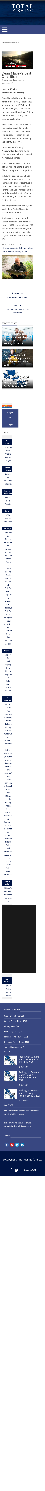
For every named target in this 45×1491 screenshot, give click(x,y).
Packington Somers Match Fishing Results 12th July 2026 (29, 1076)
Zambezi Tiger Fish (8, 634)
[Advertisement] (19, 939)
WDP (34, 1170)
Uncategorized (7, 83)
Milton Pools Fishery (8, 799)
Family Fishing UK (8, 581)
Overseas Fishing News (14, 1042)
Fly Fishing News (11, 1031)
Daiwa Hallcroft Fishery (8, 724)
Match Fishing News (12, 1036)
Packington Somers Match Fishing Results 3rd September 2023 (16, 383)
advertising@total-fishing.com (17, 1126)
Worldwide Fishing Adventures (8, 539)
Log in (10, 424)
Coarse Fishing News (13, 1021)
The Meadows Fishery (8, 714)
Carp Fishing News (12, 1016)
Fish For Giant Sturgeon (8, 614)
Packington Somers (8, 832)
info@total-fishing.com (14, 1114)
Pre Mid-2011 (20, 80)
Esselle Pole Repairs (8, 500)
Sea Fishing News (11, 1047)
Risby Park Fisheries (8, 871)
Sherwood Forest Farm (8, 766)
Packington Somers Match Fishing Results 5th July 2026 (29, 1093)
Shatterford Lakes (8, 776)
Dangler (8, 460)
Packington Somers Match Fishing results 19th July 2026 (30, 1059)
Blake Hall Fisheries (8, 848)
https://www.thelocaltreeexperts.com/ (8, 894)
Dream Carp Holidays (8, 604)
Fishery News (10, 1026)
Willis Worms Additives (8, 518)
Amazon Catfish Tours (8, 558)
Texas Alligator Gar (8, 624)
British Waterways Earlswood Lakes (8, 819)
